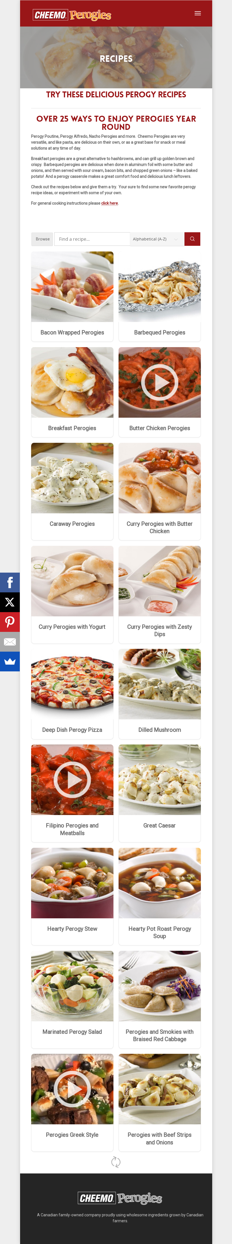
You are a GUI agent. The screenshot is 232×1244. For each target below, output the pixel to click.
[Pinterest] (10, 622)
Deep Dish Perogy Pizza (72, 729)
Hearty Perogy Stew (72, 928)
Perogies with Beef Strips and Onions (160, 1138)
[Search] (192, 239)
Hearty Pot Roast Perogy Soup (159, 932)
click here (109, 203)
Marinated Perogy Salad (72, 1031)
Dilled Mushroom (159, 729)
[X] (10, 602)
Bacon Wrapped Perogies (72, 332)
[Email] (10, 642)
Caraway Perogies (72, 523)
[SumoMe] (10, 661)
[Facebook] (10, 582)
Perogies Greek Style (72, 1134)
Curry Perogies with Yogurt (72, 626)
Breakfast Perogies (72, 428)
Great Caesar (159, 825)
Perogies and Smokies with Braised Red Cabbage (160, 1035)
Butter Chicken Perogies (159, 428)
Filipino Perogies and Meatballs (72, 829)
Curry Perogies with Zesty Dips (159, 630)
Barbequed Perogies (159, 332)
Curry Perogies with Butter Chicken (160, 527)
